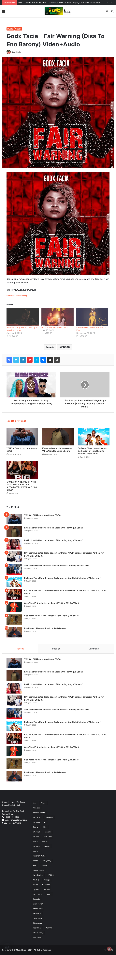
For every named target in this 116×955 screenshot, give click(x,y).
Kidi (34, 865)
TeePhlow (37, 928)
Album (43, 803)
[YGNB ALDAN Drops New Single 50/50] (22, 437)
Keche (35, 861)
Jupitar (36, 851)
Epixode (36, 837)
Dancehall (49, 817)
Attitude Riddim (39, 813)
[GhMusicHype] (58, 11)
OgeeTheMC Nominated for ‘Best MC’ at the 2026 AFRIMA (51, 603)
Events (45, 841)
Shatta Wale (38, 909)
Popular (56, 648)
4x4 (34, 803)
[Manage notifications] (109, 949)
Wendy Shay (38, 933)
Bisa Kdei (36, 817)
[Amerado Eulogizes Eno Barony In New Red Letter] (23, 317)
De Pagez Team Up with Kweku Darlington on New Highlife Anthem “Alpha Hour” (92, 451)
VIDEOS (18, 29)
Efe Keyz (36, 832)
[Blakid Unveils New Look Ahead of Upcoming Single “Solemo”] (14, 544)
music (50, 347)
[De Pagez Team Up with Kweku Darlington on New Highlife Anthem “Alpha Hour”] (93, 437)
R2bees (47, 889)
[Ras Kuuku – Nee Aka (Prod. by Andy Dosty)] (14, 632)
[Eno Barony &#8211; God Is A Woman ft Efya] (92, 317)
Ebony (35, 827)
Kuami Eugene (38, 870)
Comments (94, 648)
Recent (20, 648)
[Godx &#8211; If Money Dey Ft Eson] (57, 317)
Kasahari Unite (39, 856)
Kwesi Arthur (38, 875)
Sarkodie (36, 899)
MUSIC (10, 29)
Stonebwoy (37, 918)
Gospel (47, 846)
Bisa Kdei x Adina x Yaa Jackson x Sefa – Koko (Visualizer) (52, 615)
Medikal (36, 880)
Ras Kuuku (37, 894)
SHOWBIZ (37, 913)
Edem (45, 827)
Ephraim (48, 832)
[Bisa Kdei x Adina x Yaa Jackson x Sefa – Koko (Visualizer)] (14, 619)
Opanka (36, 889)
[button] (7, 947)
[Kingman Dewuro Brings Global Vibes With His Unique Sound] (58, 437)
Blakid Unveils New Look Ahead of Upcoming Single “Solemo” (53, 540)
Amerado (36, 808)
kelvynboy (47, 861)
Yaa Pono (37, 937)
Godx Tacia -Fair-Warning (17, 296)
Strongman (37, 923)
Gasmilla (36, 846)
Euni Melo (48, 837)
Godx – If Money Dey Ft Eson (54, 327)
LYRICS (51, 875)
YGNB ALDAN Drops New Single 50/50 (42, 515)
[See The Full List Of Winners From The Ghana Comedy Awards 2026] (14, 569)
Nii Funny (46, 885)
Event (35, 841)
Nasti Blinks (16, 52)
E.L (45, 822)
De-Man (36, 822)
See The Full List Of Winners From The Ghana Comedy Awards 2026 (56, 565)
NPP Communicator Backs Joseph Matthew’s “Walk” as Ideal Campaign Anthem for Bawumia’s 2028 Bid (63, 2)
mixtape (47, 880)
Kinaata (44, 865)
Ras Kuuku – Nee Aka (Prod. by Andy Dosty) (45, 628)
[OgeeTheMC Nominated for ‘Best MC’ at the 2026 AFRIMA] (14, 607)
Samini (48, 894)
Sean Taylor (38, 904)
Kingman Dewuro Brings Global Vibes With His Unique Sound (53, 527)
